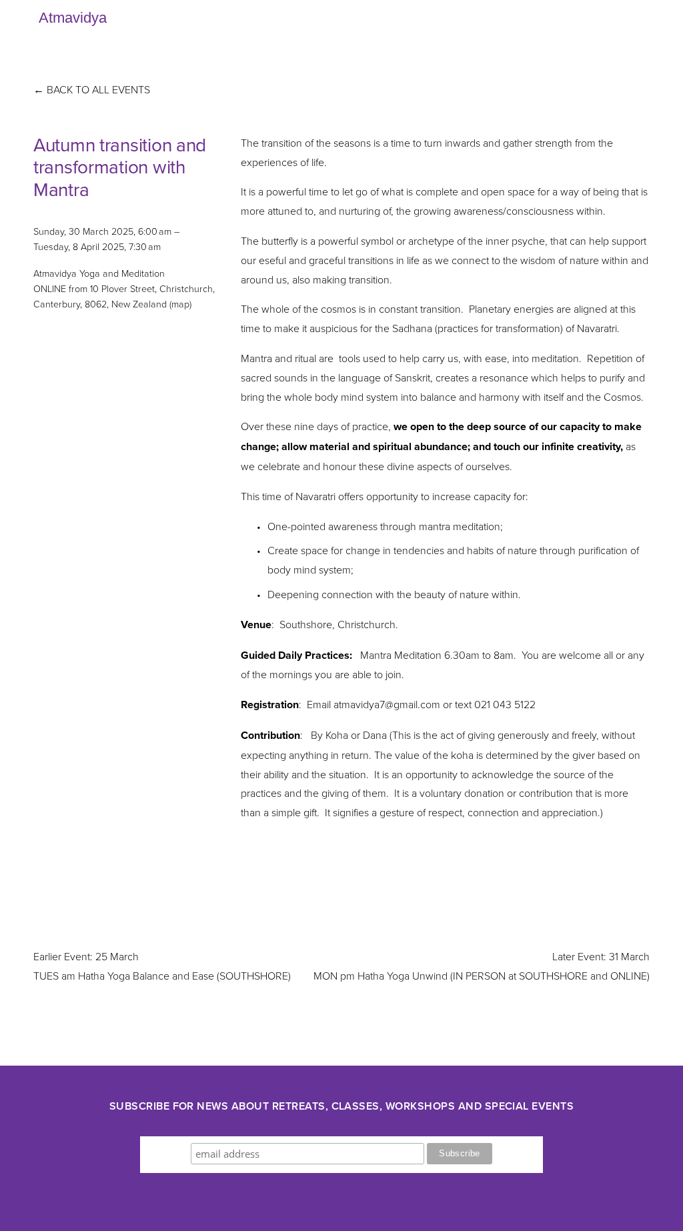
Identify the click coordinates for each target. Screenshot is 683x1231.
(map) (180, 303)
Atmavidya (73, 17)
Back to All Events (98, 89)
